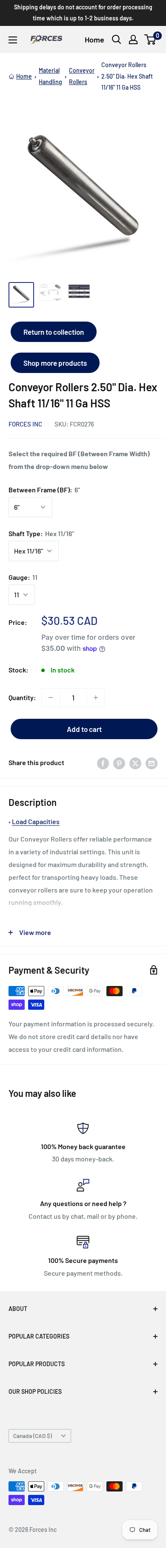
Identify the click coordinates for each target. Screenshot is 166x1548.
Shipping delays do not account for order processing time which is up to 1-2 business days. (83, 12)
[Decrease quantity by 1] (51, 697)
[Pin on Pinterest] (119, 762)
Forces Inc (25, 424)
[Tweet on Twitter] (135, 762)
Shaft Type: (41, 533)
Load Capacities (36, 821)
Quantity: (22, 697)
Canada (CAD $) (32, 1435)
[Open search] (116, 39)
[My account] (133, 39)
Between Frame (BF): (44, 490)
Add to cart (84, 729)
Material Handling (50, 76)
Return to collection (53, 332)
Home (94, 39)
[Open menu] (13, 40)
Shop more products (55, 363)
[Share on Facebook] (103, 762)
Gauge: (23, 577)
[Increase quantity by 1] (96, 697)
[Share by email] (151, 762)
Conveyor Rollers (81, 76)
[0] (150, 39)
